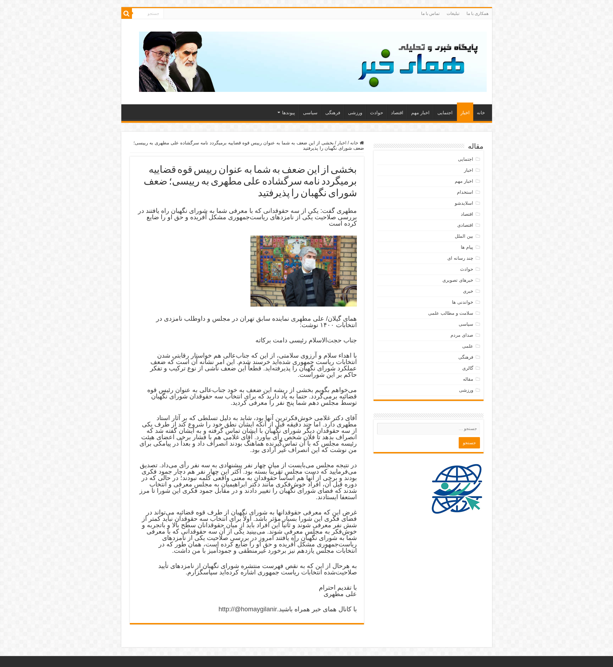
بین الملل (464, 236)
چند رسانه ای (460, 258)
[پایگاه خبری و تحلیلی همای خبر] (313, 60)
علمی (467, 346)
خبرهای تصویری (457, 280)
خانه (481, 112)
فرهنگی (332, 112)
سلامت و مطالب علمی (450, 313)
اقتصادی (465, 225)
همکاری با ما (477, 13)
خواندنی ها (462, 302)
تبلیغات (453, 13)
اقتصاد (397, 112)
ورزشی (355, 112)
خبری (468, 291)
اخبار (465, 112)
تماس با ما (430, 13)
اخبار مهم (420, 112)
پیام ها (467, 247)
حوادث (376, 112)
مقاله (468, 379)
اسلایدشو (464, 203)
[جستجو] (126, 13)
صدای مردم (462, 335)
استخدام (465, 192)
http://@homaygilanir (248, 609)
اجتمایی (445, 112)
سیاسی (310, 112)
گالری (467, 368)
